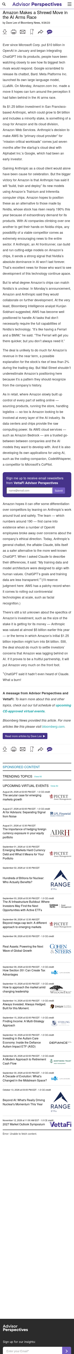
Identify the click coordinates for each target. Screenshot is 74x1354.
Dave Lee (11, 22)
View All (38, 776)
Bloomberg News (30, 22)
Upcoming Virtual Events (26, 785)
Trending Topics (17, 776)
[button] (4, 31)
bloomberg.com (53, 726)
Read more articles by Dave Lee (24, 736)
